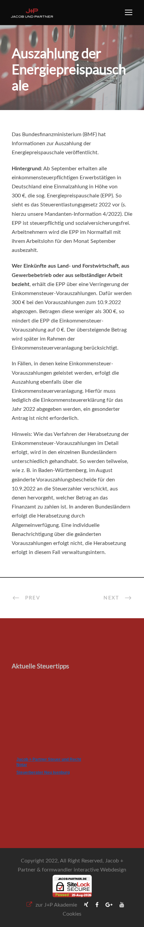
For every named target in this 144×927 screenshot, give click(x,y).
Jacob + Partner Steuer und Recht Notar (48, 762)
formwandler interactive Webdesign (84, 869)
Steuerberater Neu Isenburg (43, 772)
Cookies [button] (72, 914)
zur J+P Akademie (56, 905)
